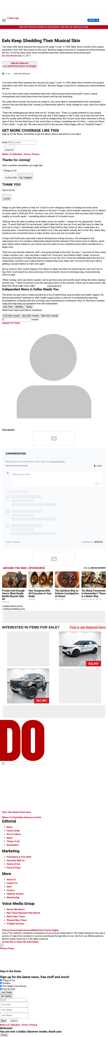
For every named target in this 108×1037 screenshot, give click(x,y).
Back (3, 1020)
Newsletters (13, 845)
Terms (27, 154)
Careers (11, 890)
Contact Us (12, 883)
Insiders (6, 983)
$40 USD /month (49, 315)
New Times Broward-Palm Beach (23, 913)
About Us (11, 879)
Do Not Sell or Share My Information (20, 942)
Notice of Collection (12, 154)
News (9, 827)
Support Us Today (11, 323)
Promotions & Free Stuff (19, 857)
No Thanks (6, 996)
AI (38, 930)
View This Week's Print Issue (16, 812)
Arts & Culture (14, 834)
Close (4, 1035)
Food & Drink (13, 830)
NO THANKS (26, 177)
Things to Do (8, 980)
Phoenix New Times (17, 920)
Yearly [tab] (29, 306)
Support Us (93, 20)
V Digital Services (15, 923)
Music (10, 838)
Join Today (6, 992)
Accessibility (30, 930)
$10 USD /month (11, 315)
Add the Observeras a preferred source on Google (19, 64)
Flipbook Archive (15, 894)
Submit (14, 1020)
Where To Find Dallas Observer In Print (21, 817)
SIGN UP (9, 150)
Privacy (35, 154)
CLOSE (6, 198)
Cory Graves (11, 55)
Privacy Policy (14, 867)
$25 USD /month (30, 315)
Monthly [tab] (19, 306)
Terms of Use (13, 864)
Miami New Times (16, 916)
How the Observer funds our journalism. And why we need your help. (54, 27)
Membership (13, 897)
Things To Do (13, 841)
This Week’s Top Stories (14, 986)
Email (5, 142)
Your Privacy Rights (49, 930)
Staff (9, 886)
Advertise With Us (16, 860)
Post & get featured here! (88, 627)
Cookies (20, 930)
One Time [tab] (8, 306)
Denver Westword (15, 909)
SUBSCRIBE (11, 177)
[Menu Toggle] (4, 20)
